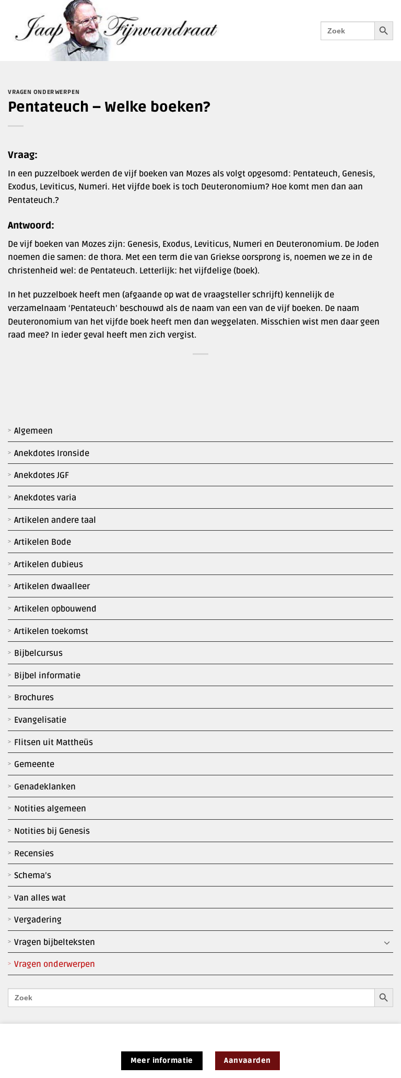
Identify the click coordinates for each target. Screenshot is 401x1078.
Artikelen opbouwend (55, 609)
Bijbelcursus (38, 653)
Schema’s (32, 875)
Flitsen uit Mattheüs (53, 742)
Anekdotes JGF (41, 475)
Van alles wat (40, 898)
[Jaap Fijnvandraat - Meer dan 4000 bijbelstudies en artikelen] (124, 30)
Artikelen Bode (42, 542)
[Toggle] (387, 943)
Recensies (34, 853)
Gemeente (34, 764)
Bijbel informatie (47, 675)
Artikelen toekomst (51, 631)
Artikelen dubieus (48, 564)
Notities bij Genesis (52, 831)
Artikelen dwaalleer (52, 586)
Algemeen (33, 431)
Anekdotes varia (45, 498)
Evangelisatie (40, 720)
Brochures (34, 697)
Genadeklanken (45, 787)
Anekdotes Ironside (51, 453)
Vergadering (38, 920)
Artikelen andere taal (55, 520)
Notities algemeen (50, 809)
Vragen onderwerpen (54, 964)
